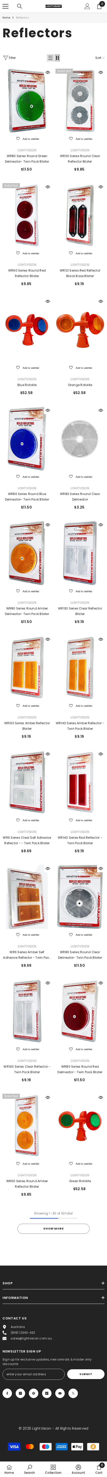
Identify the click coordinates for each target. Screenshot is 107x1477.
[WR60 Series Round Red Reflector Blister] (27, 215)
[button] (50, 58)
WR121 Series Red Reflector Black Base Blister (80, 273)
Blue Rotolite (27, 385)
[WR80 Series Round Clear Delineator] (80, 439)
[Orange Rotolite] (80, 330)
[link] (29, 1469)
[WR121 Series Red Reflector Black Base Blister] (80, 215)
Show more (53, 1228)
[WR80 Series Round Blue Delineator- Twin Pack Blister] (27, 439)
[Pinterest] (33, 1393)
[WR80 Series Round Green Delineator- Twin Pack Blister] (27, 101)
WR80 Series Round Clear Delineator (80, 497)
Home (6, 18)
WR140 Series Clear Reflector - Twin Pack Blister (26, 1069)
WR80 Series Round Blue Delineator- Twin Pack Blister (27, 497)
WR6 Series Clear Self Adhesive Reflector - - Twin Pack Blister (27, 840)
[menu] (5, 6)
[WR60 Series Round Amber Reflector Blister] (27, 1126)
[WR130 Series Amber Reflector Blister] (27, 668)
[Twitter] (73, 1393)
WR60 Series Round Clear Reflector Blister (80, 159)
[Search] (20, 6)
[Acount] (87, 6)
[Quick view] (48, 72)
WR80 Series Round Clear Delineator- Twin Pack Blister (80, 955)
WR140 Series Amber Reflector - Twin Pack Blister (80, 726)
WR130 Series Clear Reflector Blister (80, 611)
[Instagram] (20, 1393)
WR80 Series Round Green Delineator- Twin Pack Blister (27, 159)
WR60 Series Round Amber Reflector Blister (27, 1184)
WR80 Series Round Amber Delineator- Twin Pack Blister (27, 611)
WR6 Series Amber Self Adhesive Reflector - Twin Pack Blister (27, 955)
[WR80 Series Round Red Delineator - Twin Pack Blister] (80, 1011)
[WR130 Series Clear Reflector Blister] (80, 553)
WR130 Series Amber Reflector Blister (27, 726)
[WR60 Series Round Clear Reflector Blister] (80, 101)
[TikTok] (47, 1393)
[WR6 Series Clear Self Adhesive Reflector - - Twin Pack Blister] (27, 782)
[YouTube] (60, 1393)
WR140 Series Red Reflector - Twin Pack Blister (80, 840)
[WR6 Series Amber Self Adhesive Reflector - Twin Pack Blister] (27, 897)
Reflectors (22, 18)
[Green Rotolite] (80, 1126)
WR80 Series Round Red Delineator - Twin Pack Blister (79, 1069)
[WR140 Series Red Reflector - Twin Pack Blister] (80, 782)
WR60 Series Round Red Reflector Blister (27, 273)
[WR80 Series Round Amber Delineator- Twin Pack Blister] (27, 553)
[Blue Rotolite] (27, 330)
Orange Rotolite (80, 385)
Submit (85, 1374)
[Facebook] (7, 1393)
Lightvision (27, 150)
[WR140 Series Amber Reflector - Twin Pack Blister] (80, 668)
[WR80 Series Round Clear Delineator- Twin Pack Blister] (80, 897)
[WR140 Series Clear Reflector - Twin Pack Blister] (27, 1011)
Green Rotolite (80, 1181)
